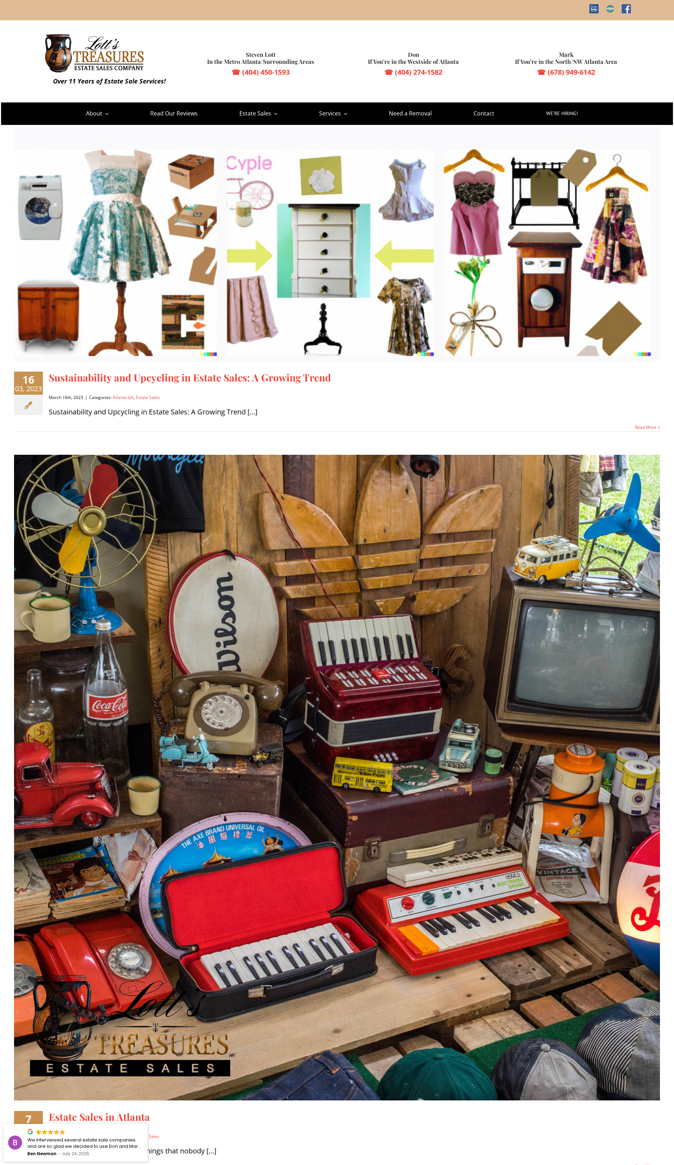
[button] (147, 1124)
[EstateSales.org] (610, 8)
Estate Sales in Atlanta (99, 1116)
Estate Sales (148, 397)
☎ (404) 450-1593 (261, 72)
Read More (645, 427)
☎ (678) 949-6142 (566, 72)
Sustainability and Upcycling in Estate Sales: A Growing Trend (190, 377)
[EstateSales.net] (594, 8)
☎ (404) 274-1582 (413, 72)
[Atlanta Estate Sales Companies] (95, 36)
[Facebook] (626, 8)
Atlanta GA (123, 397)
